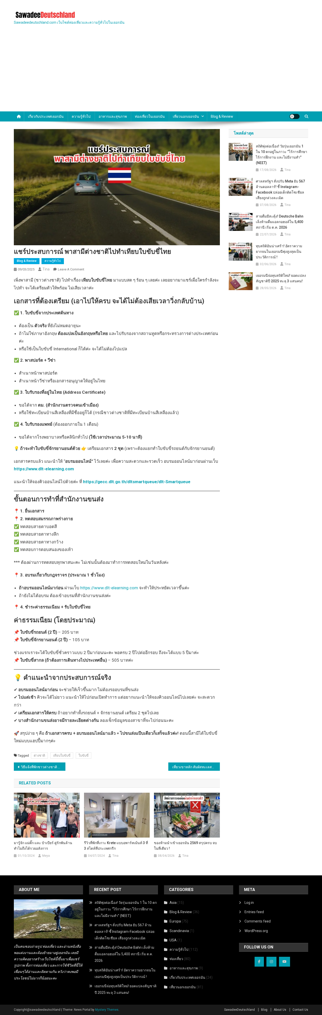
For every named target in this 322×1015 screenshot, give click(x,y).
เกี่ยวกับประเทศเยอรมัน (46, 116)
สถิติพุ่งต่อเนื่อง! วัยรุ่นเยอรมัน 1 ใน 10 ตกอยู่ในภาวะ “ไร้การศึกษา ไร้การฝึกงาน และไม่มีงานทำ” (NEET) (281, 154)
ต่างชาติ (39, 755)
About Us (280, 1009)
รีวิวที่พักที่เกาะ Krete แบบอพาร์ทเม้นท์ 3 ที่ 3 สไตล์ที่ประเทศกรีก (116, 845)
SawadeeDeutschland (239, 1009)
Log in (249, 903)
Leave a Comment (71, 269)
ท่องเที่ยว (176, 959)
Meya (46, 855)
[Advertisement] (161, 73)
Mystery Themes (106, 1009)
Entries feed (254, 912)
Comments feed (258, 921)
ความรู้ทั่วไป (81, 116)
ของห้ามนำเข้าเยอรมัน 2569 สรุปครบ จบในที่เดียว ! (185, 845)
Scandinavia (179, 931)
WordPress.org (256, 931)
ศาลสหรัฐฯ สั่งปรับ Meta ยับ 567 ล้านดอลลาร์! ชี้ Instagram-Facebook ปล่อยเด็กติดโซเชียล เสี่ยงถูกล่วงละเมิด (280, 189)
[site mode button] (295, 116)
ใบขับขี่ (83, 755)
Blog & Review (26, 261)
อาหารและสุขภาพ (113, 116)
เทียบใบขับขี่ (61, 755)
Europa (175, 921)
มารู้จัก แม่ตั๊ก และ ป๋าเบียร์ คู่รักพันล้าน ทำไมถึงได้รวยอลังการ (43, 845)
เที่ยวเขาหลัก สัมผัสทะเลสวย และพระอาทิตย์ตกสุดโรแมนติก (196, 767)
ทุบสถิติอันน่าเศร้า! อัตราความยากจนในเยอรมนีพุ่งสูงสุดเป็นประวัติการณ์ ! (279, 251)
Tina (46, 269)
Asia (173, 903)
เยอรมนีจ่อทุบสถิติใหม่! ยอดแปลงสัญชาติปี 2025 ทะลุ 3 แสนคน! (281, 278)
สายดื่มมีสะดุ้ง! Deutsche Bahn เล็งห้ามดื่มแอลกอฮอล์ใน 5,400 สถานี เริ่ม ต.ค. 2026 (279, 221)
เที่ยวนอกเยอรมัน (186, 116)
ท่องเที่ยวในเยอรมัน (150, 116)
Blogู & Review (222, 116)
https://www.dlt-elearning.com (109, 587)
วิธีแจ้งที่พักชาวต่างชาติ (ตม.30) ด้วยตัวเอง (43, 767)
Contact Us (300, 1009)
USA (173, 940)
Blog (264, 1009)
